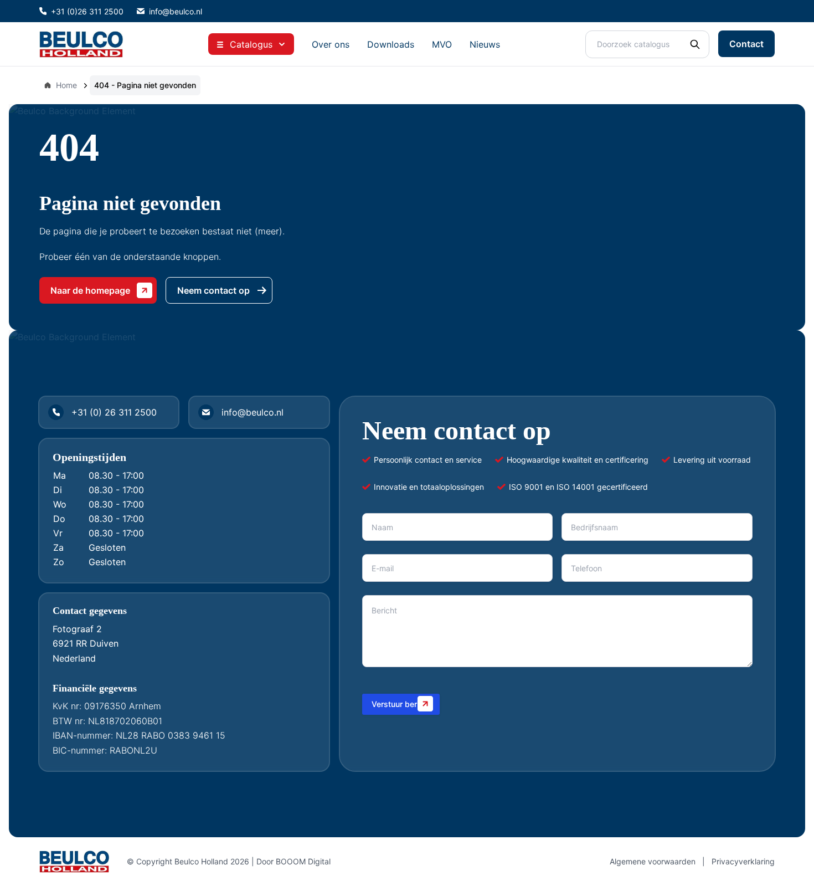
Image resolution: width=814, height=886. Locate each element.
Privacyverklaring (743, 861)
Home (66, 85)
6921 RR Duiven (86, 643)
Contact (746, 43)
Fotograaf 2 (77, 628)
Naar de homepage (90, 290)
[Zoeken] (694, 44)
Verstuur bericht (401, 704)
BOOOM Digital (303, 861)
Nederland (74, 658)
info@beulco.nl (175, 11)
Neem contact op (213, 290)
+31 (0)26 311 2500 (87, 11)
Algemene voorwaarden (652, 861)
